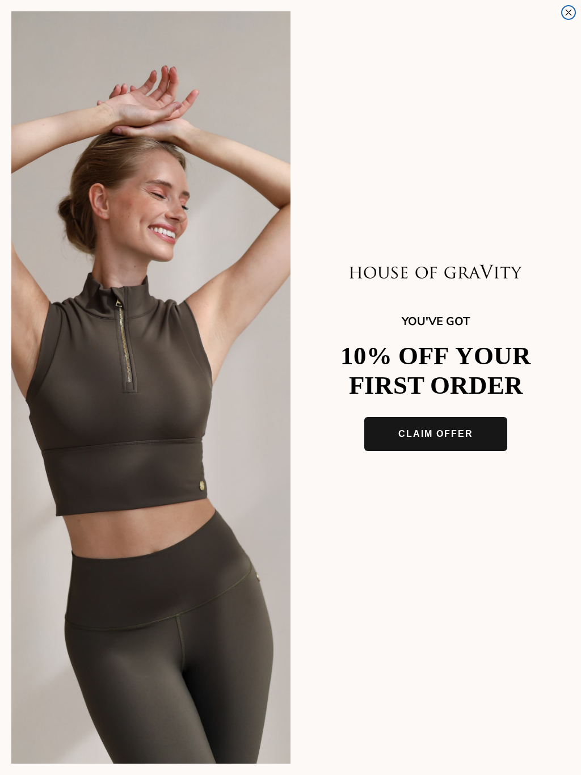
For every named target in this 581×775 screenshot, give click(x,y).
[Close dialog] (568, 12)
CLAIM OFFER (435, 434)
